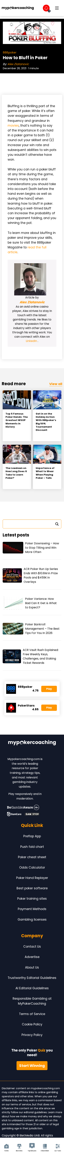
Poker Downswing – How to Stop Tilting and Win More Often (42, 547)
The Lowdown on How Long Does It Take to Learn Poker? (16, 473)
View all (55, 384)
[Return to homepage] (18, 8)
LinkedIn (32, 341)
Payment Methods (32, 909)
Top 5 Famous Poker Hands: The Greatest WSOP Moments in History (17, 420)
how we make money (23, 1116)
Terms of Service (32, 1014)
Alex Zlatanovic (18, 64)
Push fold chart (32, 847)
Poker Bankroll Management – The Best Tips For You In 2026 (42, 628)
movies (13, 125)
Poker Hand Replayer (32, 878)
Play (49, 689)
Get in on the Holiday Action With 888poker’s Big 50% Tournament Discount (46, 422)
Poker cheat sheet (32, 857)
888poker (10, 52)
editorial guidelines (35, 1112)
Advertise (32, 957)
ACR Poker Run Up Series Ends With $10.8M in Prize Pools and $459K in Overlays (41, 575)
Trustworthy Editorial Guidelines (32, 978)
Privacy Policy (32, 1035)
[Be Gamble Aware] (23, 807)
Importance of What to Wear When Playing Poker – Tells (45, 473)
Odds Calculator (32, 867)
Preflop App (32, 836)
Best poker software (32, 888)
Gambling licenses (32, 919)
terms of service (20, 1104)
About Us (32, 967)
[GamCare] (14, 814)
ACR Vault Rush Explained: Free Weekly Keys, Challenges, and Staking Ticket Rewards (40, 656)
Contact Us (32, 946)
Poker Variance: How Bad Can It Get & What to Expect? (41, 603)
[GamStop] (32, 814)
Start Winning (32, 1065)
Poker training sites (32, 898)
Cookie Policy (32, 1024)
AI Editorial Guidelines (32, 988)
